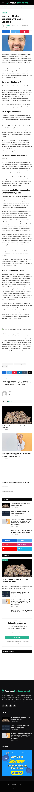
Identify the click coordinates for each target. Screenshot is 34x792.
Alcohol (4, 364)
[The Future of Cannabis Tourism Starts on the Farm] (17, 471)
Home (5, 788)
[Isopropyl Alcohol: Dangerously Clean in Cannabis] (17, 43)
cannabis (10, 364)
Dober (8, 336)
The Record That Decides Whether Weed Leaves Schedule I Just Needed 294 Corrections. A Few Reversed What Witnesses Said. (16, 455)
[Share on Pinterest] (24, 31)
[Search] (31, 2)
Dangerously (22, 364)
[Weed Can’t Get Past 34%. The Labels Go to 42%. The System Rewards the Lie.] (6, 532)
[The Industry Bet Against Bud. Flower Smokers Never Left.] (17, 415)
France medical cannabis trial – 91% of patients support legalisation (9, 383)
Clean (16, 364)
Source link (4, 359)
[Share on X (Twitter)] (15, 31)
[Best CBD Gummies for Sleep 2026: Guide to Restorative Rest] (6, 513)
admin (8, 25)
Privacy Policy (14, 642)
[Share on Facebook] (6, 31)
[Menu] (3, 2)
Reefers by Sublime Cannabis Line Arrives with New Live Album (25, 383)
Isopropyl (4, 366)
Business (4, 12)
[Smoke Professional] (18, 2)
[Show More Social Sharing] (30, 31)
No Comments (25, 25)
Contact (11, 788)
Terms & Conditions (26, 788)
